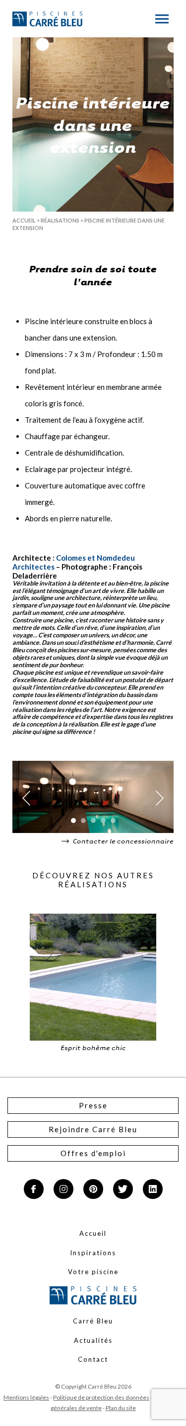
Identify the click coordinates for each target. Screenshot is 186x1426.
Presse (93, 1105)
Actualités (93, 1340)
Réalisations (60, 220)
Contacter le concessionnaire (122, 840)
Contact (93, 1359)
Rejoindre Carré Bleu (93, 1129)
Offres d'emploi (93, 1153)
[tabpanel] (93, 798)
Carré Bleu (93, 1321)
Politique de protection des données (101, 1397)
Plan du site (121, 1408)
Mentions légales (26, 1397)
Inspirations (93, 1253)
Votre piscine (93, 1272)
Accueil (24, 220)
